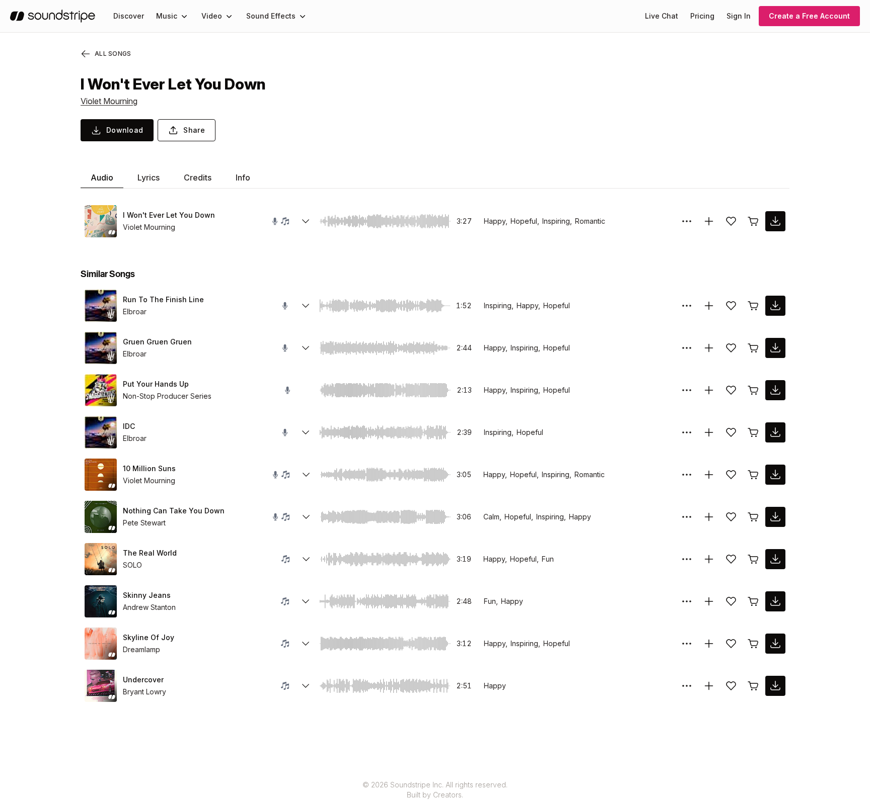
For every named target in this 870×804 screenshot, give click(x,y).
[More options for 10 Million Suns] (687, 475)
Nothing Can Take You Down (174, 510)
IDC (129, 426)
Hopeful (556, 305)
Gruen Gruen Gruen (157, 341)
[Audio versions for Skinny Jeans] (306, 601)
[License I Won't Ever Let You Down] (753, 221)
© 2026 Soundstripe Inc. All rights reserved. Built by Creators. (435, 789)
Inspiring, (557, 221)
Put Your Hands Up (156, 384)
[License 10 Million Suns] (753, 475)
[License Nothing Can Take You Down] (753, 517)
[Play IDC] (101, 432)
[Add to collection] (709, 221)
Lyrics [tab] (148, 177)
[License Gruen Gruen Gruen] (753, 348)
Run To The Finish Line (163, 299)
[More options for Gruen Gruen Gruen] (687, 348)
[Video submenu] (229, 16)
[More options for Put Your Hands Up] (687, 390)
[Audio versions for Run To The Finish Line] (306, 306)
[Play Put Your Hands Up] (101, 390)
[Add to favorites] (731, 221)
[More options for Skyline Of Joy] (687, 644)
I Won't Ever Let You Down (169, 215)
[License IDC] (753, 432)
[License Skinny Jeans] (753, 601)
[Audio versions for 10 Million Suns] (306, 475)
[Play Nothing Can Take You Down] (101, 517)
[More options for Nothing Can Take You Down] (687, 517)
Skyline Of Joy (148, 637)
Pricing (702, 16)
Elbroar (135, 311)
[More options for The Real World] (687, 559)
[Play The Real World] (101, 559)
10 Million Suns (149, 468)
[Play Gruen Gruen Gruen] (101, 348)
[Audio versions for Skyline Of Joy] (306, 644)
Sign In (739, 16)
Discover (128, 16)
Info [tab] (243, 177)
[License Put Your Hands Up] (753, 390)
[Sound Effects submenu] (303, 16)
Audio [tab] (102, 177)
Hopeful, (525, 221)
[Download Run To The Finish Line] (775, 306)
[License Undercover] (753, 686)
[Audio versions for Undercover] (306, 686)
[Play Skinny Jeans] (101, 601)
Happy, (496, 221)
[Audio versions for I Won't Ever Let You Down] (306, 221)
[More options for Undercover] (687, 686)
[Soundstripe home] (52, 16)
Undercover (143, 679)
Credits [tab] (197, 177)
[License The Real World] (753, 559)
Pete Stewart (144, 522)
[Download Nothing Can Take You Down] (775, 517)
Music (166, 16)
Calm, (492, 516)
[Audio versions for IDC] (306, 432)
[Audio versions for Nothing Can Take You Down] (306, 517)
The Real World (150, 553)
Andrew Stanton (149, 607)
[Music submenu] (184, 16)
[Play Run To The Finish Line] (101, 306)
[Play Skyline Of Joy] (101, 644)
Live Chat (661, 16)
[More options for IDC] (687, 432)
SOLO (132, 565)
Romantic (590, 221)
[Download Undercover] (775, 686)
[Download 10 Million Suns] (775, 475)
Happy (580, 516)
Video (211, 16)
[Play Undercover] (101, 686)
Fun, (491, 601)
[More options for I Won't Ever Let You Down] (687, 221)
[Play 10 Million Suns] (101, 475)
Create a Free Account (809, 16)
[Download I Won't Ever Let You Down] (775, 221)
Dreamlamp (141, 649)
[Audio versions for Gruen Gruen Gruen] (306, 348)
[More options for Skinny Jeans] (687, 601)
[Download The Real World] (775, 559)
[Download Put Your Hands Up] (775, 390)
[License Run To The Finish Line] (753, 306)
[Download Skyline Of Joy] (775, 644)
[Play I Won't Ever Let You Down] (101, 221)
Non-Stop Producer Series (167, 396)
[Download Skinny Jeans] (775, 601)
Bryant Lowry (144, 691)
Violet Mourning (109, 101)
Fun (548, 559)
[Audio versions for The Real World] (306, 559)
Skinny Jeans (147, 595)
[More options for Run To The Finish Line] (687, 306)
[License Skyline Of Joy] (753, 644)
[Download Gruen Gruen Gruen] (775, 348)
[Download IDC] (775, 432)
